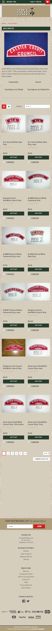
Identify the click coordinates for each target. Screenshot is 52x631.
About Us (26, 571)
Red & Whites (12, 23)
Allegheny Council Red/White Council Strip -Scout (37, 312)
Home (4, 23)
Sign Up (38, 2)
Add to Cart (13, 157)
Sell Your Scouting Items (26, 577)
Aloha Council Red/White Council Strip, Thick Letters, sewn (37, 424)
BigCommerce (19, 629)
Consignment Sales (26, 574)
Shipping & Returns (26, 557)
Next (46, 453)
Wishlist (26, 551)
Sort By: (19, 106)
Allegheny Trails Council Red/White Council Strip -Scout (12, 368)
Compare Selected (41, 459)
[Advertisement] (26, 490)
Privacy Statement (26, 585)
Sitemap (26, 559)
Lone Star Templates (38, 629)
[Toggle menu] (3, 3)
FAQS (26, 582)
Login (32, 2)
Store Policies (26, 588)
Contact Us (26, 579)
